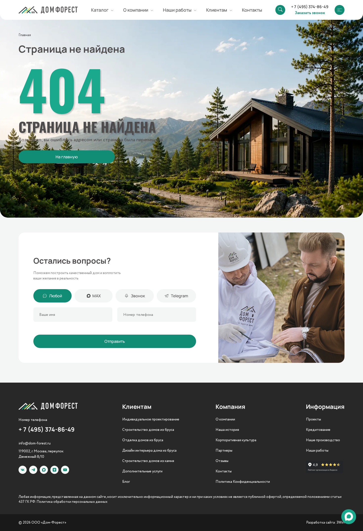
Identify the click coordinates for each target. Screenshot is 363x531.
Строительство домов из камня (148, 461)
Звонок (138, 296)
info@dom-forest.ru (35, 443)
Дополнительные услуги (142, 471)
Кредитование (318, 430)
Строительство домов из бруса (148, 430)
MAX (96, 296)
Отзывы (222, 461)
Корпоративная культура (236, 440)
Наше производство (323, 440)
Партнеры (224, 450)
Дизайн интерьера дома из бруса (149, 450)
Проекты (313, 419)
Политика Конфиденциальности (243, 482)
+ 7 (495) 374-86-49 (309, 7)
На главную (67, 157)
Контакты (252, 10)
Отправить (114, 341)
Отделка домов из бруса (142, 440)
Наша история (227, 430)
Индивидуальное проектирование (150, 419)
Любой (55, 296)
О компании (225, 419)
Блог (126, 482)
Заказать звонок (310, 12)
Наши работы (317, 450)
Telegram (179, 296)
